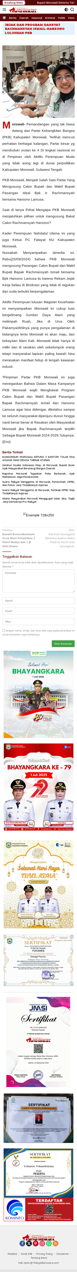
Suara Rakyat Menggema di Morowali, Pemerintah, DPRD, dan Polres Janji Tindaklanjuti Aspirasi (38, 483)
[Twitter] (29, 1244)
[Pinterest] (35, 1244)
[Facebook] (22, 1244)
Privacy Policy (44, 1253)
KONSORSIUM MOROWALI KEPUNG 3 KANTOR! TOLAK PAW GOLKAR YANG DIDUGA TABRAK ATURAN (38, 458)
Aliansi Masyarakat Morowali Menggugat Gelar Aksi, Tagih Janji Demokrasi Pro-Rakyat (38, 500)
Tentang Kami (39, 1257)
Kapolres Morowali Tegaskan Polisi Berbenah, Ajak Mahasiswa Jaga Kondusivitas (38, 475)
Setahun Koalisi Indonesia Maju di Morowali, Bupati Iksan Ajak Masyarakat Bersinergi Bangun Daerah (38, 467)
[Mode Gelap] (66, 10)
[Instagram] (42, 1244)
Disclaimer (63, 1253)
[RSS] (55, 1244)
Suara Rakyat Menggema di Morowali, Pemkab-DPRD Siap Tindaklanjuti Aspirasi (38, 492)
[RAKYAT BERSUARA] (22, 9)
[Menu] (5, 9)
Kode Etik (26, 1253)
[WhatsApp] (49, 1244)
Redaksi (12, 1253)
